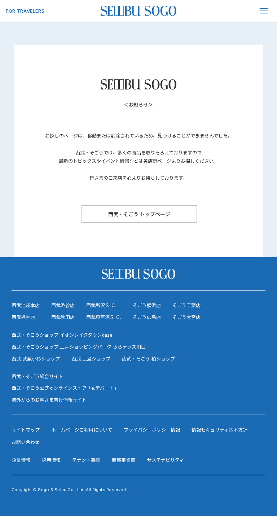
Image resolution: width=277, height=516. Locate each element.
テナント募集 (86, 460)
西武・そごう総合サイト (37, 376)
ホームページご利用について (81, 430)
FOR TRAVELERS (25, 11)
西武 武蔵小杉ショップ (36, 359)
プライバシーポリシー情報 (152, 430)
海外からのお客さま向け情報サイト (49, 400)
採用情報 (51, 460)
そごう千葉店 (186, 305)
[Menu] (264, 11)
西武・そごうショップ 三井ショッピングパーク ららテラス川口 (79, 347)
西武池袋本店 (26, 305)
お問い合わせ (26, 442)
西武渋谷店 (63, 305)
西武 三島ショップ (90, 359)
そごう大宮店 (186, 317)
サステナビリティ (165, 460)
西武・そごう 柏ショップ (148, 359)
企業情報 (21, 460)
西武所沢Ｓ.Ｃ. (101, 305)
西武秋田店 (63, 317)
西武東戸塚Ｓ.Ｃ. (103, 317)
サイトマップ (26, 430)
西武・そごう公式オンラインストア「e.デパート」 (65, 388)
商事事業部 (123, 460)
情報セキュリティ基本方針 (219, 430)
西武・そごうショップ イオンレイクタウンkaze (62, 335)
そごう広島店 (147, 317)
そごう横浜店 (147, 305)
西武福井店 (23, 317)
